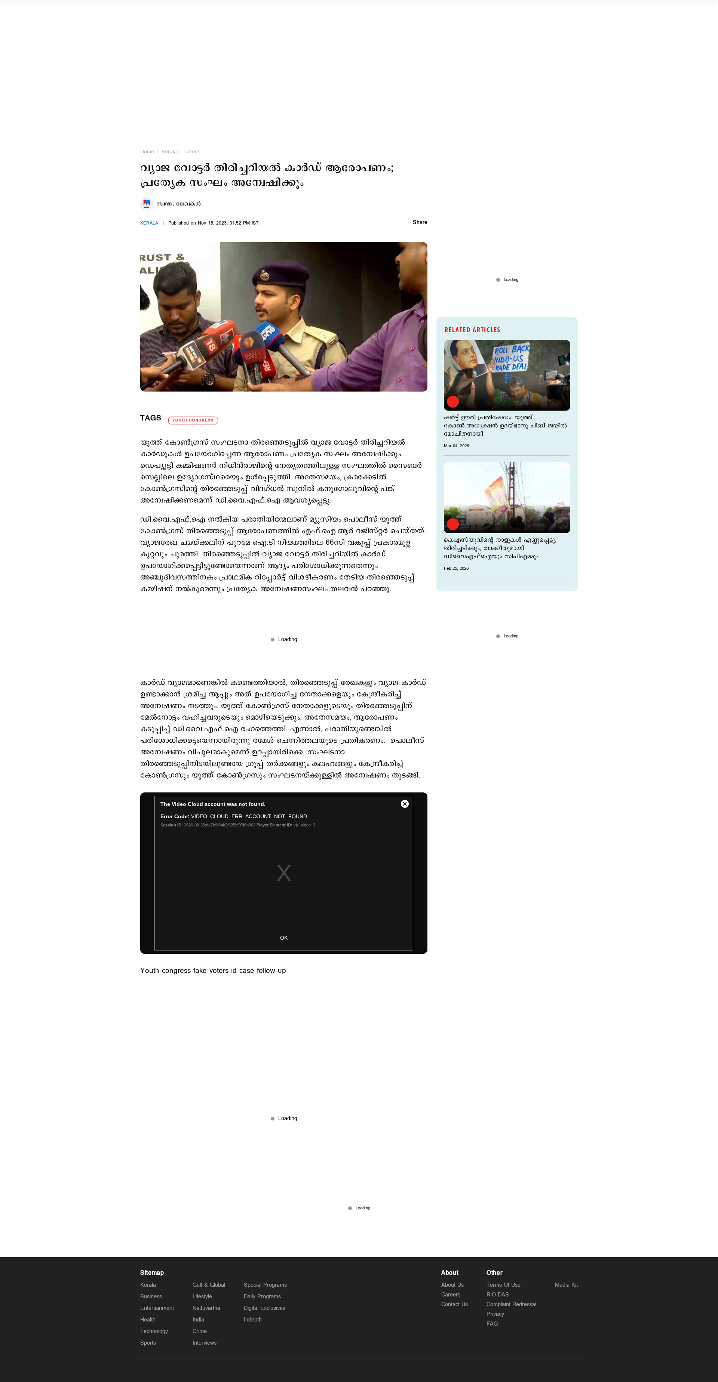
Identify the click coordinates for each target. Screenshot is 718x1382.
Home (147, 151)
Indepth (253, 1320)
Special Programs (265, 1285)
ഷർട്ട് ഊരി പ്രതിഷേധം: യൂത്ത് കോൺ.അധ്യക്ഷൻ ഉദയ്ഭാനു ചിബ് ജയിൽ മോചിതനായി (505, 426)
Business (151, 1297)
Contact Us (454, 1304)
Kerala (169, 151)
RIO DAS (498, 1295)
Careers (450, 1295)
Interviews (205, 1343)
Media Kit (566, 1285)
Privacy (495, 1314)
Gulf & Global (209, 1285)
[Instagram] (359, 1370)
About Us (452, 1285)
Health (148, 1320)
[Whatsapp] (324, 1370)
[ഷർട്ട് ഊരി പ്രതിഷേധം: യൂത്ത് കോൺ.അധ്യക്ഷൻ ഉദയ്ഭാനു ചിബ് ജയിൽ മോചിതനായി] (507, 375)
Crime (200, 1331)
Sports (148, 1343)
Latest (191, 151)
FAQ (492, 1324)
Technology (154, 1331)
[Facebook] (376, 1370)
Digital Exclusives (264, 1308)
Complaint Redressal (511, 1304)
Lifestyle (202, 1297)
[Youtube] (394, 1370)
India (198, 1320)
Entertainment (157, 1308)
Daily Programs (262, 1297)
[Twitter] (341, 1370)
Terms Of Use (504, 1285)
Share (420, 223)
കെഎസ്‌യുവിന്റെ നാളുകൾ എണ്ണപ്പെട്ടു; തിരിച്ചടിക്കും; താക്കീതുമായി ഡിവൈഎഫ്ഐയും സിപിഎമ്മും (500, 548)
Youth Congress (193, 420)
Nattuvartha (206, 1308)
